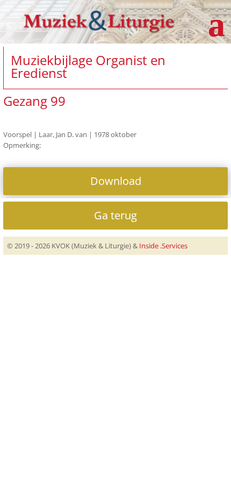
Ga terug (115, 215)
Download (115, 181)
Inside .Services (163, 246)
